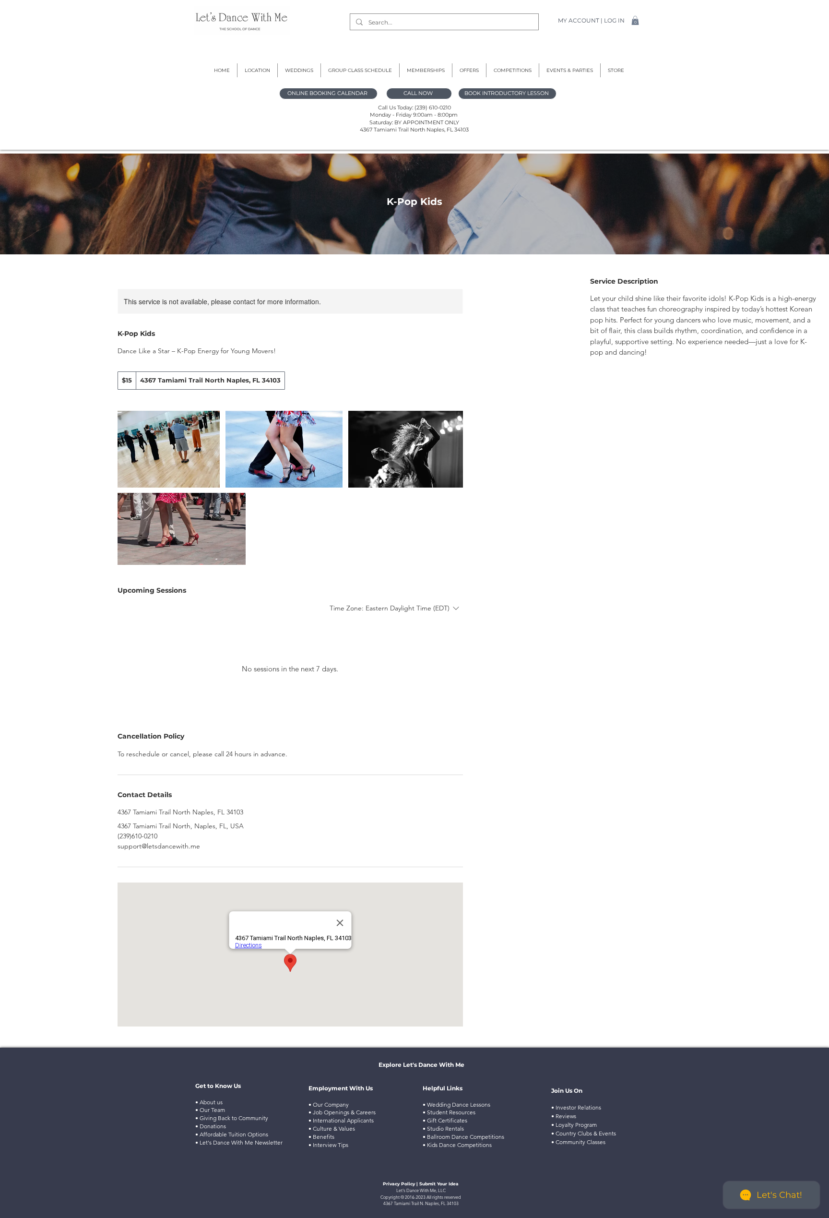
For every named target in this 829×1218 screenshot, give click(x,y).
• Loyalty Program (574, 1124)
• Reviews (563, 1116)
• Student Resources (449, 1112)
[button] (635, 20)
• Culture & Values (331, 1128)
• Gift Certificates (445, 1120)
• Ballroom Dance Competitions (463, 1136)
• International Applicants (341, 1120)
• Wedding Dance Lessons (456, 1104)
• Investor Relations (576, 1107)
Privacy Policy (399, 1183)
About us (210, 1102)
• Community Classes (578, 1142)
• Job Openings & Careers (342, 1112)
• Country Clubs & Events (583, 1133)
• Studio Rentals (444, 1128)
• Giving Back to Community (231, 1118)
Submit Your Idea (439, 1183)
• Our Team (210, 1109)
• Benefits (321, 1136)
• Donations (211, 1126)
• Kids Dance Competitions (457, 1144)
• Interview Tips (328, 1144)
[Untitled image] (169, 449)
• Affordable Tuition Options (232, 1134)
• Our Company (328, 1104)
